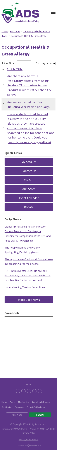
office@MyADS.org (17, 428)
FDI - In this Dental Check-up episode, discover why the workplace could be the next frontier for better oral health (27, 275)
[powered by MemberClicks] (28, 446)
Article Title (14, 69)
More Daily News (29, 300)
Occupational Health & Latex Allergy (28, 35)
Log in (40, 414)
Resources (15, 31)
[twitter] (23, 391)
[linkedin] (29, 391)
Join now (17, 414)
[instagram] (34, 391)
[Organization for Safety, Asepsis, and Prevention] (20, 12)
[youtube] (40, 391)
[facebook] (18, 391)
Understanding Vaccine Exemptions (25, 287)
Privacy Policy (28, 432)
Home (5, 31)
